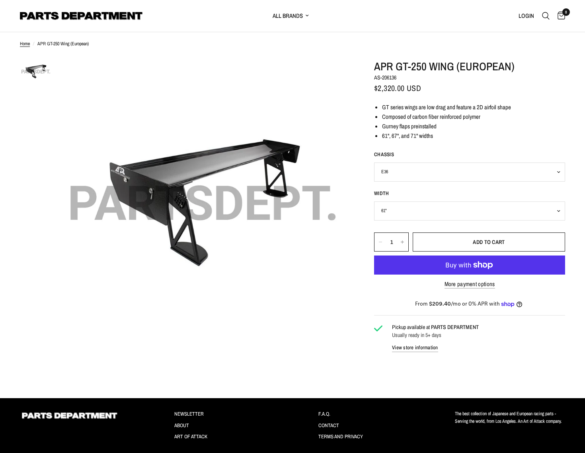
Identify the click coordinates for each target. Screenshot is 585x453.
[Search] (546, 16)
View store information (415, 348)
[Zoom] (333, 72)
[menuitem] (327, 16)
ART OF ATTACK (190, 436)
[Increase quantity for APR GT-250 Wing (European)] (402, 242)
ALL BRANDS (288, 16)
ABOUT (181, 425)
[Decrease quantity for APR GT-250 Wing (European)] (380, 242)
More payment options (470, 284)
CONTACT (328, 425)
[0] (559, 16)
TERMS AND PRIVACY (340, 436)
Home (25, 44)
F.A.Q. (324, 413)
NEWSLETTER (189, 413)
